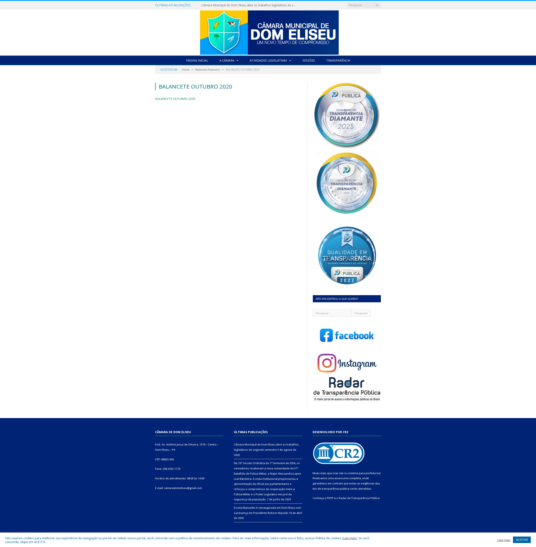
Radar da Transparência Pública (359, 498)
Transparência (338, 60)
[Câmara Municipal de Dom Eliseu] (268, 31)
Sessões (309, 60)
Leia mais (349, 538)
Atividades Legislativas (268, 60)
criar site (338, 473)
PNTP (330, 498)
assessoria (341, 478)
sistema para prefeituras (364, 473)
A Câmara (226, 60)
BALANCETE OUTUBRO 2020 (175, 99)
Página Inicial (197, 60)
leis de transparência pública (331, 488)
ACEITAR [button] (522, 540)
